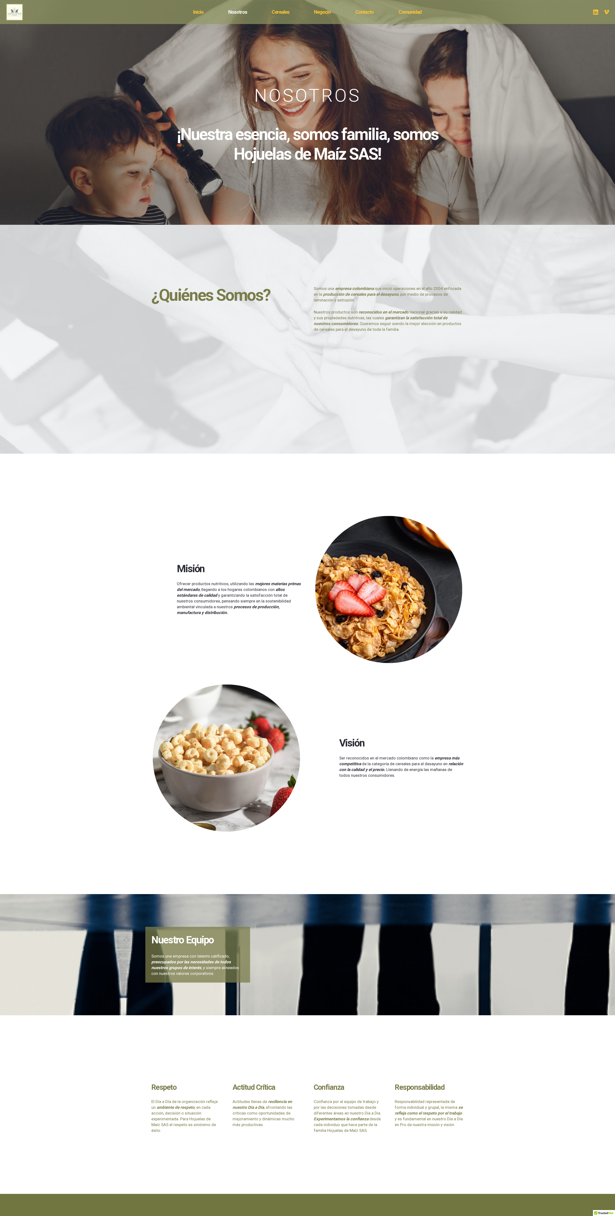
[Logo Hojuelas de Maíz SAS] (20, 12)
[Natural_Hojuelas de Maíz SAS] (226, 758)
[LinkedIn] (595, 12)
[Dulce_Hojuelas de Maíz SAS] (389, 589)
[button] (333, 12)
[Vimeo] (606, 12)
